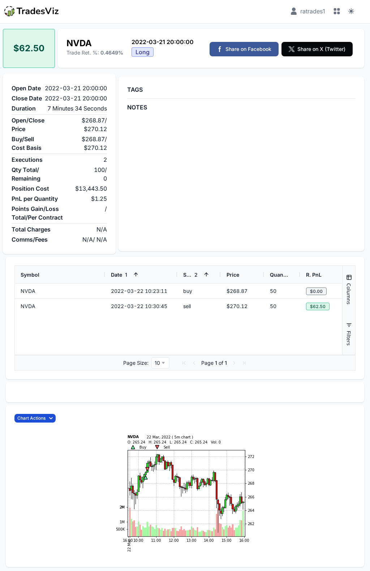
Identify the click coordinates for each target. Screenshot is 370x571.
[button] (184, 363)
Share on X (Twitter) (321, 49)
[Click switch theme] (351, 11)
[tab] (349, 289)
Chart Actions (31, 418)
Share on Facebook (248, 49)
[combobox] (160, 363)
